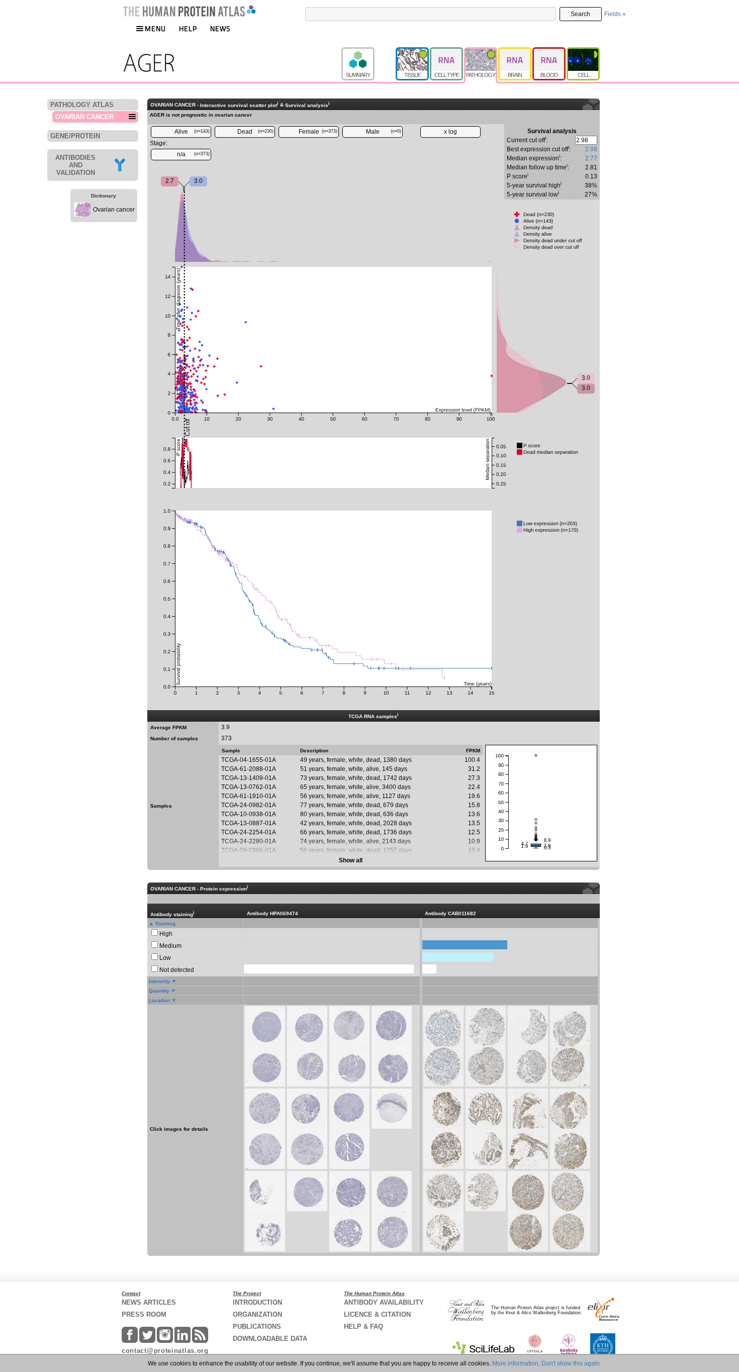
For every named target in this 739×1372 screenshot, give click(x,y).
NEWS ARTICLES (149, 1302)
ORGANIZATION (257, 1314)
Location (159, 1000)
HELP (188, 28)
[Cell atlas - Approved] (583, 51)
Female (318, 131)
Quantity (159, 991)
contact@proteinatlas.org (165, 1350)
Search (580, 14)
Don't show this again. (571, 1363)
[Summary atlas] (368, 51)
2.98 (591, 149)
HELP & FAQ (363, 1326)
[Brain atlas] (515, 51)
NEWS (220, 28)
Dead (255, 131)
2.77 (591, 158)
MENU (155, 28)
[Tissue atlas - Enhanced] (413, 51)
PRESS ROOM (144, 1314)
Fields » (615, 14)
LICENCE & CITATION (377, 1314)
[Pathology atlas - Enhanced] (481, 51)
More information (515, 1363)
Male (384, 131)
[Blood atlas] (549, 51)
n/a (193, 154)
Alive (192, 131)
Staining (165, 923)
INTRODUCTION (257, 1302)
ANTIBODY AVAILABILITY (384, 1302)
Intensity (159, 981)
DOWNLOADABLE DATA (270, 1338)
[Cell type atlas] (447, 51)
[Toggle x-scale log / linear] (450, 132)
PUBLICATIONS (257, 1326)
